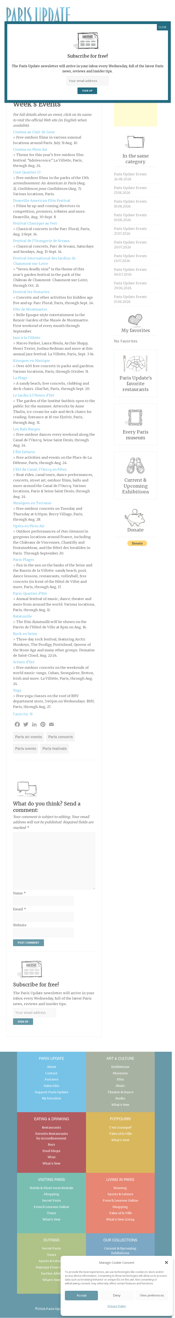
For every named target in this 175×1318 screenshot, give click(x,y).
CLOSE (162, 27)
